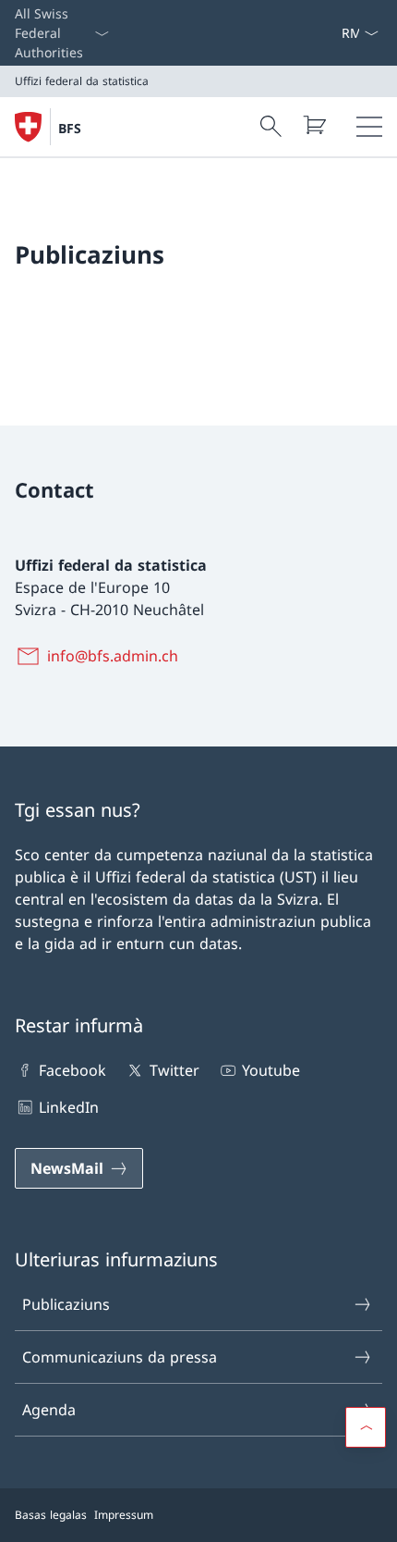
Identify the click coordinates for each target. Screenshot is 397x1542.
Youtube (271, 1070)
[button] (365, 1427)
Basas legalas (51, 1515)
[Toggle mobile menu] (369, 126)
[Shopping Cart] (314, 125)
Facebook (72, 1070)
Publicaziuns (66, 1304)
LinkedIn (69, 1107)
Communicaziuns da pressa (119, 1357)
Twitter (174, 1070)
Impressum (123, 1515)
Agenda (49, 1410)
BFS (69, 128)
